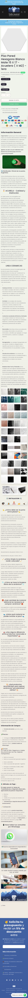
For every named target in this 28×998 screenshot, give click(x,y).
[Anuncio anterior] (2, 2)
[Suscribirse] (23, 946)
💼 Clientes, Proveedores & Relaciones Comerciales (12, 962)
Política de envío (19, 992)
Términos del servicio (10, 992)
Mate (3, 84)
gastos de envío (6, 74)
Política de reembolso (10, 990)
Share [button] (3, 905)
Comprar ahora (14, 104)
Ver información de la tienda (10, 112)
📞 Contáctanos (7, 969)
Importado (5, 89)
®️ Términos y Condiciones (10, 955)
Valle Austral (12, 988)
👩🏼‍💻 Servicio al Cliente (8, 958)
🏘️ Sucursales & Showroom (10, 966)
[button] (2, 12)
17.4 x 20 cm (5, 79)
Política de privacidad (21, 990)
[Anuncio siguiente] (25, 2)
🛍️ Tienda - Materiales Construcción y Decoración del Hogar (12, 973)
